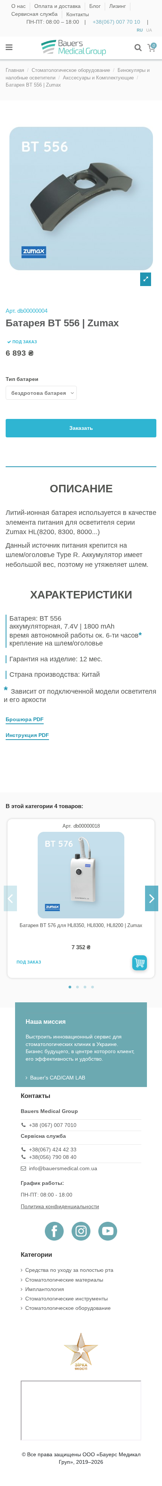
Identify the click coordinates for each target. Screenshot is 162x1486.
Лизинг (118, 6)
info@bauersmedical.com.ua (63, 1168)
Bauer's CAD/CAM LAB (57, 1078)
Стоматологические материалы (64, 1280)
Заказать (81, 428)
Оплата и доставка (58, 6)
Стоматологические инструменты (66, 1299)
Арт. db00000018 (81, 826)
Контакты (77, 14)
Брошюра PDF (25, 719)
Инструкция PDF (27, 735)
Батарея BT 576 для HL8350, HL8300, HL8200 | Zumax (81, 925)
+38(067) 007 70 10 (116, 22)
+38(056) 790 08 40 (52, 1157)
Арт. (11, 311)
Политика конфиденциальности (60, 1206)
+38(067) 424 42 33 (52, 1149)
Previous (10, 898)
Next (151, 898)
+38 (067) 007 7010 (52, 1125)
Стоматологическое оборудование (68, 1308)
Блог (95, 6)
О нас (19, 6)
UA (149, 29)
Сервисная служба (35, 14)
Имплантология (44, 1289)
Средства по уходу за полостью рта (69, 1270)
